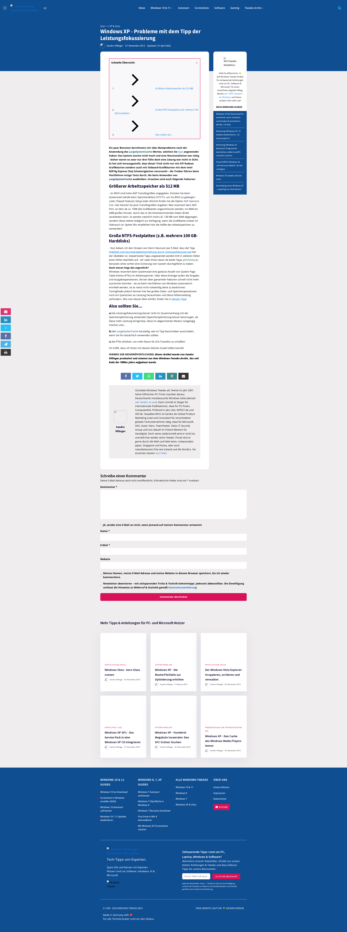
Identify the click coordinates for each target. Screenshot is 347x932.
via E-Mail (160, 453)
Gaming (234, 7)
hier (180, 151)
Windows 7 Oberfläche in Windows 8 (151, 803)
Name (105, 531)
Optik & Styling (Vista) (115, 665)
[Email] (6, 311)
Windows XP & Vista (186, 804)
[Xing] (172, 376)
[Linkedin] (6, 319)
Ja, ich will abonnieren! (226, 876)
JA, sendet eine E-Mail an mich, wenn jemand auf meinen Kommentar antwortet (152, 525)
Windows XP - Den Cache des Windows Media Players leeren (223, 740)
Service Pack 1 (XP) (113, 727)
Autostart (183, 7)
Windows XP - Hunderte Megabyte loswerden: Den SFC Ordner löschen (172, 737)
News (142, 7)
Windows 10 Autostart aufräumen (111, 809)
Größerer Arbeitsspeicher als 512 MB (174, 88)
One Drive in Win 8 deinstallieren (147, 818)
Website (105, 559)
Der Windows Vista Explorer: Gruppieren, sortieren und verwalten (223, 674)
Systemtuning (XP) (163, 665)
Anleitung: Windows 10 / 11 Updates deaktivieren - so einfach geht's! (228, 135)
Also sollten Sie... (163, 134)
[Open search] (339, 8)
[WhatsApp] (149, 376)
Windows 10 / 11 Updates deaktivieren (113, 818)
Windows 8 (181, 793)
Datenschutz (219, 798)
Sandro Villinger (115, 45)
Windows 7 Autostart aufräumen (149, 794)
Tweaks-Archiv (253, 7)
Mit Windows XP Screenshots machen (153, 827)
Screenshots (202, 7)
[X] (6, 328)
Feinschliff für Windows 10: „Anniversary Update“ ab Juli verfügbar (229, 165)
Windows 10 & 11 (161, 7)
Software (219, 7)
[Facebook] (6, 336)
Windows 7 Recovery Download (154, 810)
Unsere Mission (221, 787)
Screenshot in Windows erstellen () (112, 799)
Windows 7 (181, 798)
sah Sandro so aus (145, 402)
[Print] (6, 352)
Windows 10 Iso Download (114, 792)
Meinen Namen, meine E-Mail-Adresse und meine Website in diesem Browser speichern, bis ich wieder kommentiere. (166, 575)
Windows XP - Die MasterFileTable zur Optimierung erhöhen (169, 674)
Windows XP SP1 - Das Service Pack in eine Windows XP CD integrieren (123, 737)
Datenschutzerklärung (182, 587)
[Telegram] (6, 344)
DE (45, 8)
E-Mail (105, 545)
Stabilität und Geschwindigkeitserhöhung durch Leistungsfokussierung (150, 252)
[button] (221, 807)
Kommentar (108, 487)
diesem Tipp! (179, 299)
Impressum (219, 793)
